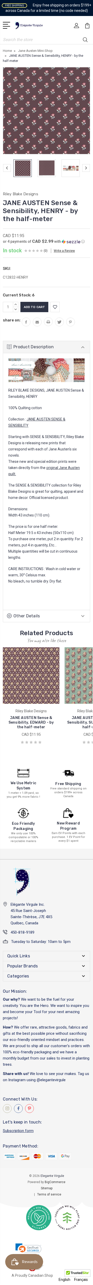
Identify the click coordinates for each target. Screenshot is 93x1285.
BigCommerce (55, 1182)
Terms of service (49, 1194)
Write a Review (64, 251)
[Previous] (7, 168)
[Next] (86, 168)
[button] (44, 241)
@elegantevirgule (51, 1080)
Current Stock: (19, 295)
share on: (11, 320)
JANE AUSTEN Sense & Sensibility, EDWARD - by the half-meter (31, 722)
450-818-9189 (22, 932)
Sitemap (46, 1188)
